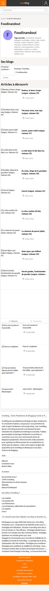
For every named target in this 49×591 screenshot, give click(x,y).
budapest (17, 40)
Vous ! (4, 511)
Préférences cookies (24, 573)
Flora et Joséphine (30, 346)
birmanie (38, 38)
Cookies (25, 567)
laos (22, 54)
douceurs (28, 52)
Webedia (5, 485)
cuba (37, 40)
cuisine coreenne (27, 42)
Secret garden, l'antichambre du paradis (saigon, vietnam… (34, 272)
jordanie (17, 54)
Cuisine (5, 78)
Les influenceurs (8, 503)
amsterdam (30, 38)
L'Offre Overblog (8, 480)
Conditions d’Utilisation (25, 561)
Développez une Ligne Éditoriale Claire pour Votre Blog (23, 522)
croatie (32, 40)
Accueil (3, 19)
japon (39, 52)
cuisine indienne (27, 45)
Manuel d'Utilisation (9, 488)
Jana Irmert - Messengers (32, 389)
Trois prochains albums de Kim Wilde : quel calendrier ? (33, 369)
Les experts (6, 509)
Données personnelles (25, 570)
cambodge (25, 40)
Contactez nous (8, 464)
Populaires (37, 321)
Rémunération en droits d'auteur (14, 482)
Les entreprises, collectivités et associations (19, 506)
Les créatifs (6, 498)
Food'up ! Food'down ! (23, 69)
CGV (25, 564)
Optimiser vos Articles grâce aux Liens (16, 535)
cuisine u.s (27, 49)
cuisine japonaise (27, 47)
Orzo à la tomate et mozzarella (30, 326)
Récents (14, 321)
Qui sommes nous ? (9, 477)
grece (34, 52)
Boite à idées (7, 466)
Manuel (5, 461)
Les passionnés (8, 501)
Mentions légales (24, 557)
